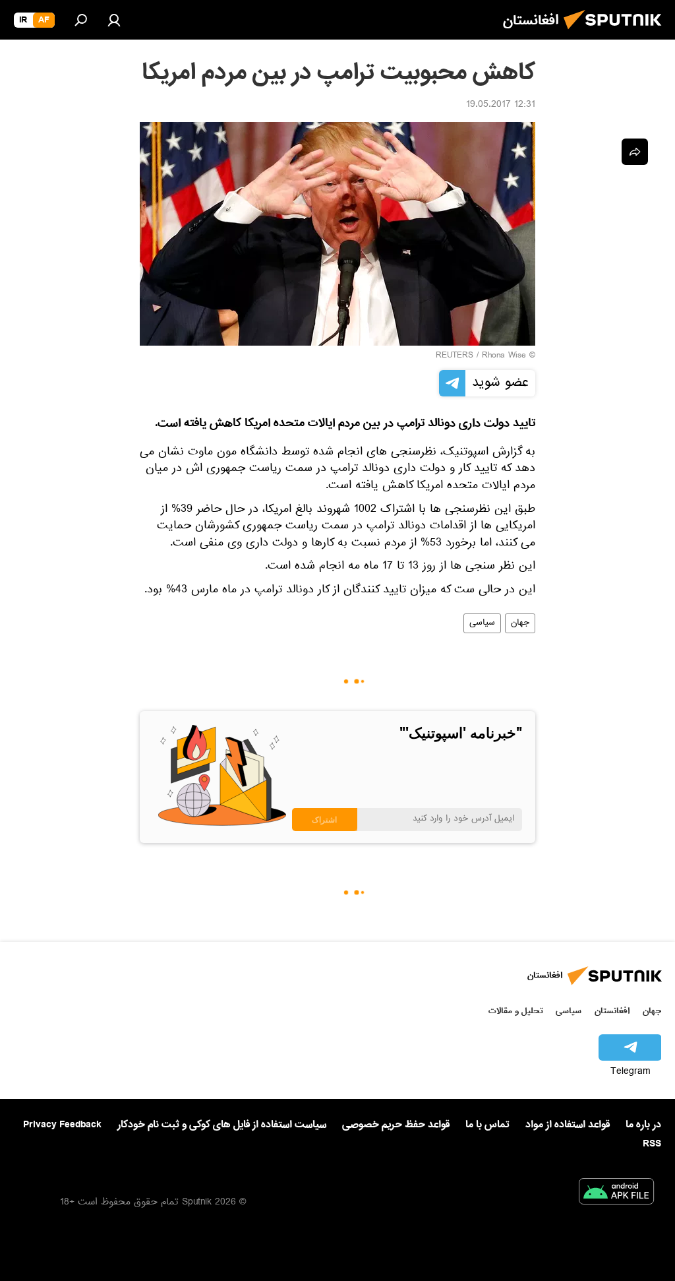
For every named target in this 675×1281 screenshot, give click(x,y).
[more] (635, 152)
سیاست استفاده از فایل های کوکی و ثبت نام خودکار (221, 1124)
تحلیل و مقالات (515, 1010)
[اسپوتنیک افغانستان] (616, 33)
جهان (520, 623)
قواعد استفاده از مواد (567, 1124)
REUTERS (454, 356)
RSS (652, 1144)
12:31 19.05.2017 (500, 105)
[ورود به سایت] (114, 20)
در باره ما (643, 1124)
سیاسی (482, 623)
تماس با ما (487, 1125)
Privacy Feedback (62, 1125)
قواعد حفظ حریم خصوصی (396, 1124)
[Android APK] (616, 1194)
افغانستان (612, 1010)
